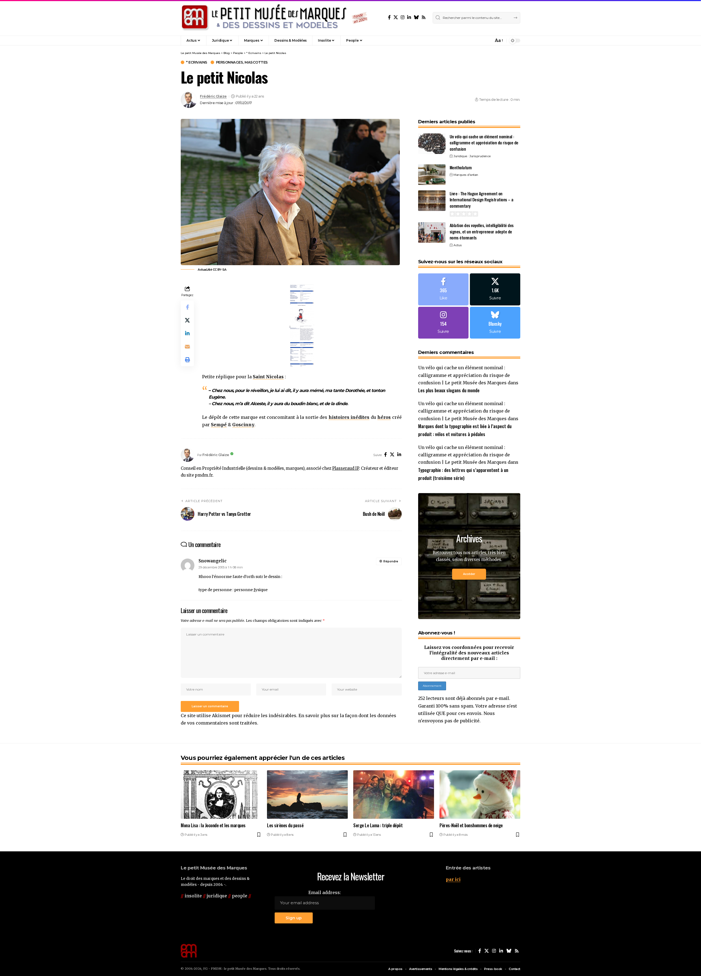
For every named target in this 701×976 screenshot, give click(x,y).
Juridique (460, 156)
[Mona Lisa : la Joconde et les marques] (221, 794)
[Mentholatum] (432, 174)
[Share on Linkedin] (187, 333)
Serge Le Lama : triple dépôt (378, 825)
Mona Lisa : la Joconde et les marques (213, 825)
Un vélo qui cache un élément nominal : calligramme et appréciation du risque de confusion (484, 142)
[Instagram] (402, 17)
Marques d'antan (465, 175)
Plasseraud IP (345, 468)
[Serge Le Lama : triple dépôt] (393, 794)
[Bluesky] (416, 17)
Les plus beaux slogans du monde (448, 390)
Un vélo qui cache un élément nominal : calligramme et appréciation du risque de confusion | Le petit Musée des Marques (464, 375)
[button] (477, 40)
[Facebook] (389, 17)
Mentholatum (461, 167)
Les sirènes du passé (285, 825)
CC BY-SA (219, 269)
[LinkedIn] (409, 17)
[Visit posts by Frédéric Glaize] (189, 99)
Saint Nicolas (268, 376)
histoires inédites (349, 417)
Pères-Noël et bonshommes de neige (471, 825)
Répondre (390, 561)
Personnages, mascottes (242, 62)
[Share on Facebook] (187, 307)
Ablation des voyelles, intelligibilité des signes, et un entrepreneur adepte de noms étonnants (482, 231)
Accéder (469, 574)
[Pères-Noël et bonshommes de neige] (479, 794)
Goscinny (243, 424)
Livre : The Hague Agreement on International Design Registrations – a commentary (481, 199)
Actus (457, 245)
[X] (395, 17)
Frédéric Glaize (213, 96)
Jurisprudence (480, 156)
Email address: (324, 892)
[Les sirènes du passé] (307, 794)
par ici (453, 879)
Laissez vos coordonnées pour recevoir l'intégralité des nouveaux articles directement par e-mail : (469, 653)
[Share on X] (187, 320)
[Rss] (423, 17)
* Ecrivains (196, 62)
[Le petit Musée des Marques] (274, 18)
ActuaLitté (205, 269)
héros (384, 417)
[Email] (187, 346)
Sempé (219, 424)
